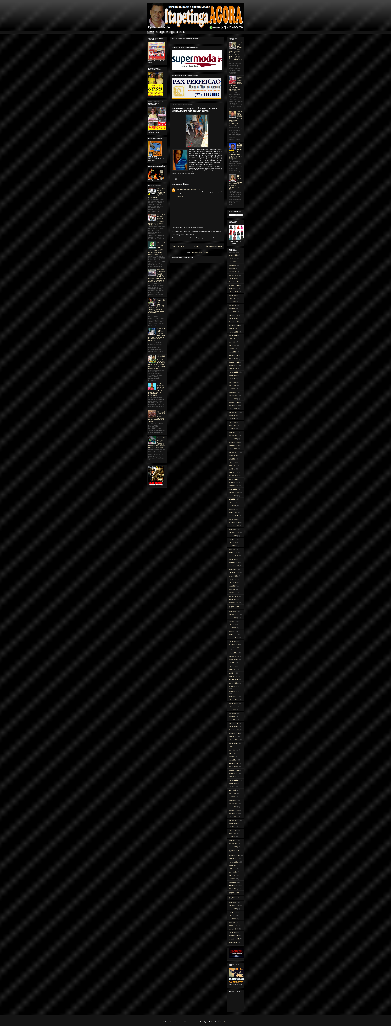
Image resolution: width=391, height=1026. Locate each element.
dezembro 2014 (234, 730)
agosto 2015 (233, 703)
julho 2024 (232, 338)
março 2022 (233, 432)
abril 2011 (232, 879)
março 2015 (233, 720)
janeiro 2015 (233, 726)
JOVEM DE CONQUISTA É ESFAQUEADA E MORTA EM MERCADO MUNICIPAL (195, 109)
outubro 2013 (233, 777)
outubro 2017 (233, 611)
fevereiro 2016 (233, 679)
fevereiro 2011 (233, 885)
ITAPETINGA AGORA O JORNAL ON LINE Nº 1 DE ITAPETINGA (156, 193)
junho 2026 (232, 262)
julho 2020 (232, 499)
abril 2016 (232, 673)
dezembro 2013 (234, 770)
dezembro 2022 (234, 402)
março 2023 (233, 392)
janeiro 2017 (233, 641)
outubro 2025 (233, 288)
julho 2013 (232, 787)
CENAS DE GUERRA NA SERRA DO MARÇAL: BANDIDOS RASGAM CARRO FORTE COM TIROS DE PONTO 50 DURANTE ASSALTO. (156, 276)
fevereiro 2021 (233, 476)
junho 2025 (232, 302)
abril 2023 (232, 389)
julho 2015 (232, 706)
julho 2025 (232, 298)
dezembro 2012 (234, 810)
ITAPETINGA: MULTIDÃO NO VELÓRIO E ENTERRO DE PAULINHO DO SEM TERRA (156, 416)
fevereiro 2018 (233, 596)
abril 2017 (232, 631)
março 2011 (232, 882)
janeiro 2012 (233, 847)
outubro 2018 (233, 569)
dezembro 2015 (234, 686)
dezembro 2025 (234, 282)
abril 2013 (232, 797)
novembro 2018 (234, 566)
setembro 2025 (234, 292)
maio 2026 (232, 265)
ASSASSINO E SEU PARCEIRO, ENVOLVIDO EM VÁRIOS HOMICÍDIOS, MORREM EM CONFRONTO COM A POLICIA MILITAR (156, 362)
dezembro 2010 (234, 892)
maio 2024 (232, 345)
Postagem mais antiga (214, 246)
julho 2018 (232, 579)
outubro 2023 (233, 368)
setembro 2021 (234, 452)
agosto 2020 (233, 496)
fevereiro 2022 (233, 435)
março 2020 (233, 512)
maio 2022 (232, 425)
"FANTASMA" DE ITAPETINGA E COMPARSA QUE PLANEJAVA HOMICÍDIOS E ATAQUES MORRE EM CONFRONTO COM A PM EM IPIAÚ (236, 51)
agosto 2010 (233, 909)
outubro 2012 (233, 817)
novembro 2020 (234, 485)
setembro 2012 (234, 820)
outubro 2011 (233, 858)
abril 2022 (232, 429)
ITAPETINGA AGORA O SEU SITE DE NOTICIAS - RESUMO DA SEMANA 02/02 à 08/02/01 (156, 220)
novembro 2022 (234, 405)
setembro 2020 (234, 492)
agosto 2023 (233, 375)
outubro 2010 (233, 902)
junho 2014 (232, 750)
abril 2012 (232, 837)
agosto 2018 (233, 576)
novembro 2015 (234, 691)
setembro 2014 (234, 740)
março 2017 (233, 634)
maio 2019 (232, 546)
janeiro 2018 (233, 599)
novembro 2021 (234, 445)
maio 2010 (232, 919)
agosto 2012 (233, 823)
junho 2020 (232, 502)
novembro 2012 (234, 813)
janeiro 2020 (233, 519)
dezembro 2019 (234, 522)
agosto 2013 (233, 783)
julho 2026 (232, 258)
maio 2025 (232, 305)
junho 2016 (232, 666)
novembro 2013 (234, 773)
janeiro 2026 (233, 278)
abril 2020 (232, 509)
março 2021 (233, 472)
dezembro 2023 (234, 362)
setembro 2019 (234, 532)
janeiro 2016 (233, 683)
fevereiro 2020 (233, 516)
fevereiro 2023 (233, 395)
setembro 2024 (234, 332)
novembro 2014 (234, 733)
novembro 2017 (234, 606)
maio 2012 (232, 833)
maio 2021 (232, 465)
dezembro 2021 (234, 442)
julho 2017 (232, 621)
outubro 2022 (233, 409)
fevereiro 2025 (233, 315)
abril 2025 (232, 308)
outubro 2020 (233, 489)
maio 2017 (232, 628)
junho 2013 (232, 790)
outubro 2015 (233, 696)
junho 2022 (232, 422)
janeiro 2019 (233, 559)
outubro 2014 (233, 736)
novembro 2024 (234, 325)
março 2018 (233, 593)
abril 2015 (232, 716)
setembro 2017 (234, 614)
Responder (180, 196)
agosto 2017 (233, 618)
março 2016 (233, 676)
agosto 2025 (233, 295)
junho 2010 (232, 915)
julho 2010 (232, 912)
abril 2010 (232, 922)
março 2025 (233, 312)
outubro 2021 (233, 449)
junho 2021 (232, 462)
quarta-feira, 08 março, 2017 (191, 189)
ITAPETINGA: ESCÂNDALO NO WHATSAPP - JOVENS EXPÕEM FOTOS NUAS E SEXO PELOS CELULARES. (156, 248)
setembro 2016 (234, 656)
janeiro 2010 (233, 932)
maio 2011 (232, 875)
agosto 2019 (233, 536)
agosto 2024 (233, 335)
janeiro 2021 (233, 479)
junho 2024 (232, 342)
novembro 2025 (234, 285)
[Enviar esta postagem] (175, 179)
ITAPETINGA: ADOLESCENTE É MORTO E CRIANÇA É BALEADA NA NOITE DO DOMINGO (156, 442)
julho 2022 (232, 419)
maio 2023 (232, 385)
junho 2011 (232, 872)
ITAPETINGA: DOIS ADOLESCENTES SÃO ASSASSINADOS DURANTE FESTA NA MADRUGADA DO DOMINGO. (156, 334)
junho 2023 (232, 382)
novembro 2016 (234, 648)
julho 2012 (232, 827)
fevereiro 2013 (233, 803)
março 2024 (233, 352)
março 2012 (233, 840)
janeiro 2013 (233, 807)
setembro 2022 (234, 412)
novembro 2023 (234, 365)
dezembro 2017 (234, 603)
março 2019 (233, 552)
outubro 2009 (233, 942)
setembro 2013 (234, 780)
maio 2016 (232, 669)
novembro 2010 (234, 897)
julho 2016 (232, 663)
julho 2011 (232, 868)
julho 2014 (232, 746)
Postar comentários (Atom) (200, 252)
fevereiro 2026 (233, 275)
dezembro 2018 (234, 562)
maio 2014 (232, 753)
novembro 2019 (234, 526)
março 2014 (233, 760)
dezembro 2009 (234, 935)
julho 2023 (232, 379)
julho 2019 (232, 539)
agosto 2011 (233, 865)
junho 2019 (232, 542)
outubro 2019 (233, 529)
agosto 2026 (233, 255)
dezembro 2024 (234, 322)
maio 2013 (232, 793)
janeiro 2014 (233, 767)
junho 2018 (232, 582)
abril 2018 (232, 589)
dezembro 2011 (234, 850)
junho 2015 (232, 710)
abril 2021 (232, 469)
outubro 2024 (233, 328)
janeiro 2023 (233, 399)
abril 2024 (232, 349)
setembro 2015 (234, 700)
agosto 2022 (233, 415)
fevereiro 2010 (233, 929)
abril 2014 (232, 756)
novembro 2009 (234, 939)
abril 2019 (232, 549)
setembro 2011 (233, 862)
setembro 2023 (234, 372)
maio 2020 (232, 506)
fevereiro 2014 (233, 763)
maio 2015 (232, 713)
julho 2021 (232, 459)
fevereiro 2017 (233, 638)
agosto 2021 (233, 455)
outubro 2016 (233, 653)
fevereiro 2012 (233, 843)
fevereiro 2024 (233, 355)
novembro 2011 (234, 855)
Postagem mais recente (180, 246)
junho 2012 (232, 830)
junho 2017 (232, 624)
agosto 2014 (233, 743)
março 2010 (233, 925)
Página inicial (197, 246)
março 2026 (233, 272)
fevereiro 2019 (233, 556)
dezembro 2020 (234, 482)
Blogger (226, 1022)
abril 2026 (232, 268)
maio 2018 (232, 586)
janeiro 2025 (233, 318)
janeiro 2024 (233, 358)
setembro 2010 (234, 905)
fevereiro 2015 (233, 723)
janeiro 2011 (233, 889)
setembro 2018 (234, 572)
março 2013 (233, 800)
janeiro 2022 (233, 439)
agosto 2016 (233, 659)
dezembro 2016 (234, 644)
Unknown (180, 189)
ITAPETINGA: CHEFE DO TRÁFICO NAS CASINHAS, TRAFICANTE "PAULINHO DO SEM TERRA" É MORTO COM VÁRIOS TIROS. (156, 306)
